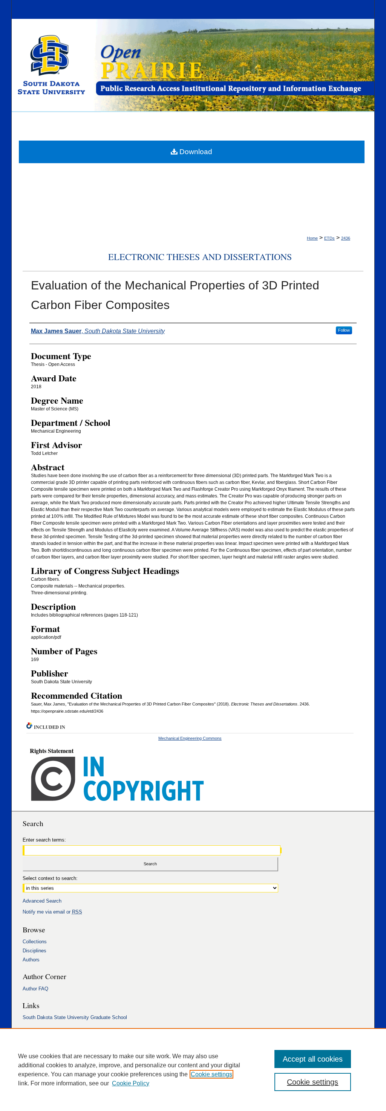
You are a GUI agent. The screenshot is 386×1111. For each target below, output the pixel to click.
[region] (193, 1069)
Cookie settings (211, 1074)
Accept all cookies (313, 1059)
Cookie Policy (130, 1083)
